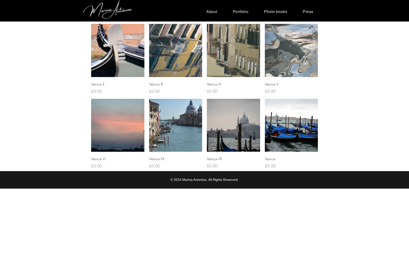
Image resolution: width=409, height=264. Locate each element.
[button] (240, 11)
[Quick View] (117, 50)
